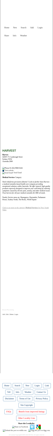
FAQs (8, 412)
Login (40, 28)
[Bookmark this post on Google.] (38, 427)
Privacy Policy (42, 399)
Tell (8, 392)
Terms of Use (24, 399)
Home (6, 28)
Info (14, 35)
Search (23, 28)
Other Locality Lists (26, 418)
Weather (23, 35)
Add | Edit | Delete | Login (10, 314)
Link (47, 385)
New (15, 28)
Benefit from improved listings (31, 412)
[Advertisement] (26, 64)
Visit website (9, 170)
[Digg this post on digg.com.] (39, 430)
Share (6, 35)
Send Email (17, 173)
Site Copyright (26, 405)
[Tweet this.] (32, 427)
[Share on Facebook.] (20, 427)
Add (32, 28)
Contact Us (41, 392)
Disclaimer (9, 399)
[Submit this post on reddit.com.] (15, 430)
